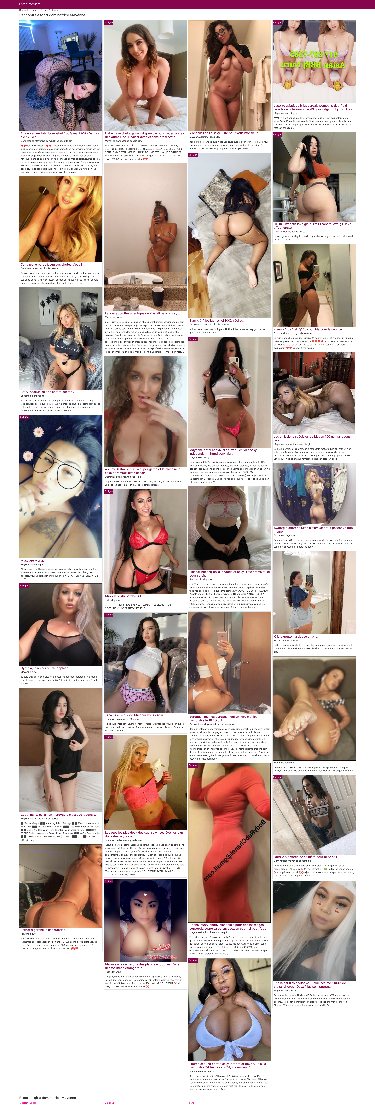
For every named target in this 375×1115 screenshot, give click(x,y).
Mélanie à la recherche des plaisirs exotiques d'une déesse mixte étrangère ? (142, 966)
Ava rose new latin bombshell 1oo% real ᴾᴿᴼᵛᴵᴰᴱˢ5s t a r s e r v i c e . (60, 135)
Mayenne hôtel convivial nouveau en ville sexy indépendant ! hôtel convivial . (223, 451)
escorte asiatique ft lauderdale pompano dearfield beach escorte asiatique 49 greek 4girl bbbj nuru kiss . (314, 107)
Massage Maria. (32, 560)
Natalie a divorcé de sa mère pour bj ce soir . (306, 857)
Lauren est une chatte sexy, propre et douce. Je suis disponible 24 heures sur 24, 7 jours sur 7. (227, 1065)
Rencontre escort (28, 10)
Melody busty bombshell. (123, 596)
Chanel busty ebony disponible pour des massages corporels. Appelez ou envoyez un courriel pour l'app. (228, 926)
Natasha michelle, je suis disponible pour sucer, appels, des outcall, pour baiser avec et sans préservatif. (145, 135)
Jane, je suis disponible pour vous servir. (134, 715)
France (44, 10)
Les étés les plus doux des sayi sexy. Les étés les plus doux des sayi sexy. (144, 834)
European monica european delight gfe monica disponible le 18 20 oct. (223, 718)
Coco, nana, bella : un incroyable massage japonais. (58, 814)
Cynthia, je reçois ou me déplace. (45, 668)
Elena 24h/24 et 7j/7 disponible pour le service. (308, 329)
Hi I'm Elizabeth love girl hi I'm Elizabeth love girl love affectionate (312, 225)
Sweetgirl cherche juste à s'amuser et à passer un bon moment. (313, 529)
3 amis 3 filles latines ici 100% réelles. (216, 320)
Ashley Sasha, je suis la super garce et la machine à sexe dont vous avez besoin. (142, 471)
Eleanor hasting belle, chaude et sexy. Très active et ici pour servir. (229, 573)
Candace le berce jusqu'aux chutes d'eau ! (51, 264)
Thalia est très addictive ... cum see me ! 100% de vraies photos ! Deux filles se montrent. (310, 984)
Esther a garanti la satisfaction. (43, 930)
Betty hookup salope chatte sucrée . (47, 392)
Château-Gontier (28, 1102)
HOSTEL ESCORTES (29, 4)
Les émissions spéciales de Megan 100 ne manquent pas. (312, 438)
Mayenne (109, 1102)
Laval (192, 1102)
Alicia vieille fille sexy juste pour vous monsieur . (224, 133)
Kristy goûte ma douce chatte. (296, 636)
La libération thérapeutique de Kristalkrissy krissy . (142, 313)
